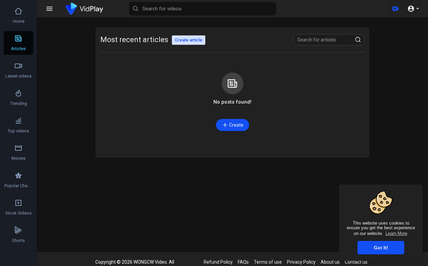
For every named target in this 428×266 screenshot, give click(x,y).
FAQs (243, 262)
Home (18, 21)
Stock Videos (18, 213)
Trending (18, 103)
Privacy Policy (301, 262)
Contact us (356, 262)
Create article (188, 39)
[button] (413, 8)
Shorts (18, 240)
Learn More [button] (396, 233)
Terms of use (268, 262)
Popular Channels (18, 185)
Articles (18, 48)
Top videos (18, 130)
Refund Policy (218, 262)
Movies (18, 158)
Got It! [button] (381, 247)
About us (330, 262)
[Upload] (395, 8)
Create (236, 125)
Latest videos (18, 76)
